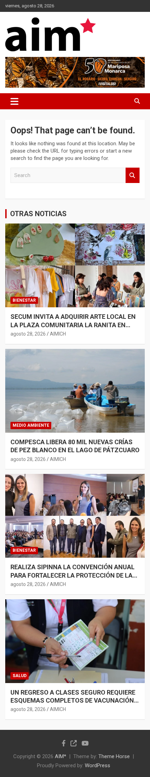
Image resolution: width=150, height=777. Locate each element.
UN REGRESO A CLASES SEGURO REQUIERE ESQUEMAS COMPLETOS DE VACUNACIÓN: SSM (73, 700)
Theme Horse (114, 756)
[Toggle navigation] (14, 101)
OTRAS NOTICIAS (38, 214)
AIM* (60, 756)
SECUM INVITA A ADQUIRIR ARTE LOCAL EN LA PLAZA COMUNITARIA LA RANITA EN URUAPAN (73, 325)
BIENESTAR (24, 300)
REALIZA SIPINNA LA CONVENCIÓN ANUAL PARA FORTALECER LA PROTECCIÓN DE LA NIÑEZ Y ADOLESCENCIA (72, 575)
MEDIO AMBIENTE (31, 425)
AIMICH (58, 334)
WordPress (97, 765)
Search (133, 175)
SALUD (20, 675)
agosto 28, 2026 (28, 334)
